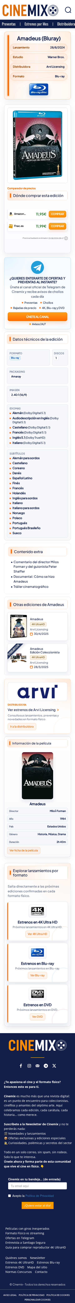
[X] (54, 1066)
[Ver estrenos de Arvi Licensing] (37, 691)
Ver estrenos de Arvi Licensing (32, 710)
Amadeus (38, 803)
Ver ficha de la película (24, 850)
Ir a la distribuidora (22, 726)
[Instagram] (29, 1066)
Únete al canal (37, 317)
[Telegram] (46, 1066)
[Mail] (37, 1066)
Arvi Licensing (55, 66)
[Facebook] (21, 1066)
